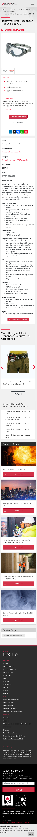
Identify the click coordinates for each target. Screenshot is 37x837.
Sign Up (18, 789)
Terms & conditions (10, 733)
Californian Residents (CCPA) (13, 739)
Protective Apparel (9, 669)
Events (5, 687)
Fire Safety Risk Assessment (12, 712)
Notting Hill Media (15, 813)
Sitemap (6, 730)
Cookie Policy (4, 832)
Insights (6, 681)
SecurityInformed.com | (9, 822)
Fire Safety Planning (10, 709)
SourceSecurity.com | (22, 822)
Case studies (7, 684)
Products (6, 663)
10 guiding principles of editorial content (17, 724)
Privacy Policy (18, 828)
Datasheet (19, 122)
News (5, 678)
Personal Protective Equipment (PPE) (13, 635)
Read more (9, 109)
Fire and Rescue (8, 666)
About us (6, 721)
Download (19, 474)
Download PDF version (19, 320)
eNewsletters (7, 727)
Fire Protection (8, 672)
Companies (7, 675)
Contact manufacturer (18, 117)
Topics (5, 696)
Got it (31, 834)
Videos (5, 693)
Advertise (6, 718)
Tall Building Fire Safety (11, 700)
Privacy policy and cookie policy (14, 736)
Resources (6, 690)
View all (18, 393)
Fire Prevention (8, 706)
